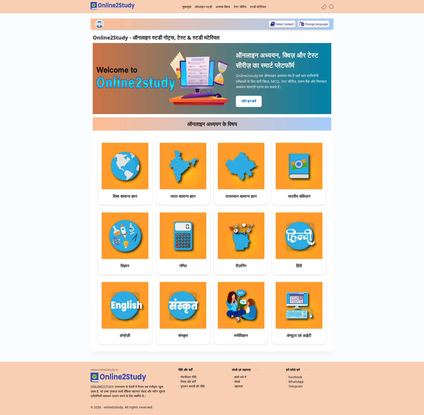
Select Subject (285, 24)
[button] (323, 6)
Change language (316, 24)
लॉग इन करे (249, 101)
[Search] (331, 6)
